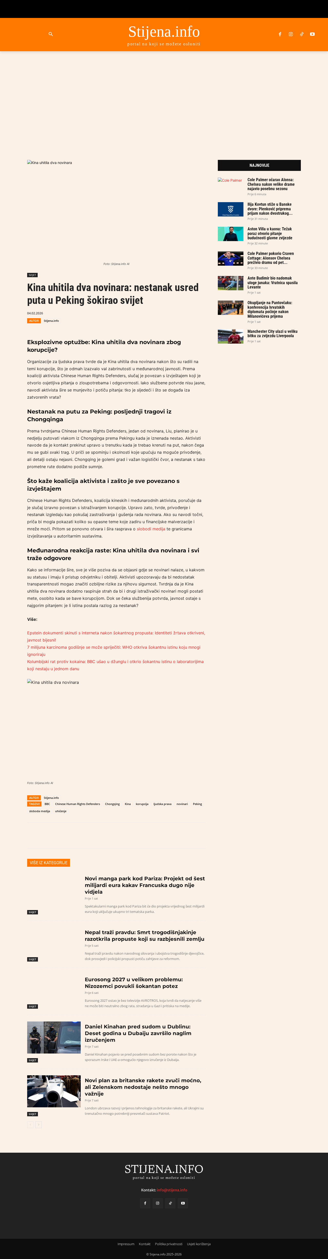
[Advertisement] (164, 99)
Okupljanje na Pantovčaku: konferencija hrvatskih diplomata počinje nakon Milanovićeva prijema (270, 309)
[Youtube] (312, 34)
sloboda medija (39, 811)
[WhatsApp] (133, 313)
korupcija (142, 804)
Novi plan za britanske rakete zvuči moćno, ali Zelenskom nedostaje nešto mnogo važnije (143, 1087)
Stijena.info (51, 321)
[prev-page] (30, 1124)
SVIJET (32, 275)
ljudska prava (162, 804)
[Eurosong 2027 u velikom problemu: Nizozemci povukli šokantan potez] (54, 990)
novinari (182, 804)
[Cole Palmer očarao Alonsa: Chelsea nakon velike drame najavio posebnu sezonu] (230, 185)
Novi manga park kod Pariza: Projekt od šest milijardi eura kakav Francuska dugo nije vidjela (145, 885)
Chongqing (112, 804)
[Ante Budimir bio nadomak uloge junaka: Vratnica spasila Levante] (230, 283)
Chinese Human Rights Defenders (77, 804)
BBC (47, 804)
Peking (197, 804)
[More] (168, 313)
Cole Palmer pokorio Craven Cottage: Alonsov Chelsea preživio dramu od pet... (271, 258)
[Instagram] (290, 34)
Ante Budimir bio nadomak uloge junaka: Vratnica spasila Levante (273, 283)
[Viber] (145, 313)
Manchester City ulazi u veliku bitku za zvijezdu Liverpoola (273, 333)
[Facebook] (279, 34)
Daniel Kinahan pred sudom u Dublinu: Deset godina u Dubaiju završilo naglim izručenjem (138, 1033)
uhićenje (60, 811)
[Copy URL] (156, 313)
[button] (50, 34)
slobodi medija (151, 528)
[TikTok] (301, 34)
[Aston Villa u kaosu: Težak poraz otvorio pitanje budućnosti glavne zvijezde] (230, 234)
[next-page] (38, 1124)
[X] (121, 313)
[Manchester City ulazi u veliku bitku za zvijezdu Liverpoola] (230, 336)
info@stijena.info (172, 1190)
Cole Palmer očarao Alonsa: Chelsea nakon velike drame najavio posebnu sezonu (271, 184)
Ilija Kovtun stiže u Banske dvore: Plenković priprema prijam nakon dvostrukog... (270, 209)
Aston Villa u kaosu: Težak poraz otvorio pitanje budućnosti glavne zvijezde (270, 233)
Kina (128, 804)
